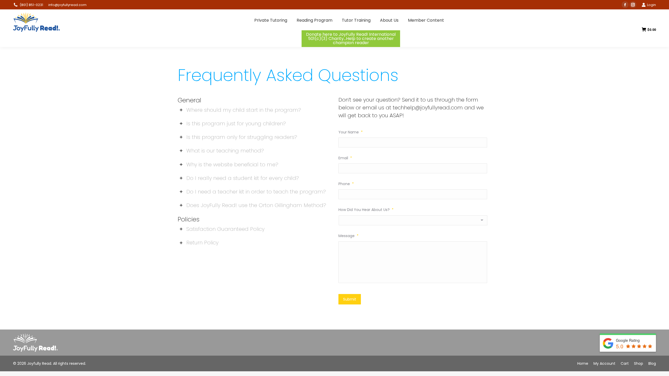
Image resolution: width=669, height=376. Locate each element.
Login (651, 4)
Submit (349, 299)
